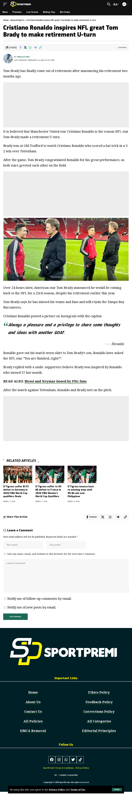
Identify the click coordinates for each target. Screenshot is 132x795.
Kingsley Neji (23, 56)
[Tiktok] (80, 759)
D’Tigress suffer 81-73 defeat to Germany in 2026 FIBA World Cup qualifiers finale (15, 491)
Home (6, 20)
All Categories (99, 721)
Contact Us (33, 711)
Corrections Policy (99, 711)
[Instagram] (58, 759)
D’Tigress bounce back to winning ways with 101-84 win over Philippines (81, 491)
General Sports (17, 20)
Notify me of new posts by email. (31, 607)
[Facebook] (51, 759)
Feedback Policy (99, 702)
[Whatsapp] (66, 759)
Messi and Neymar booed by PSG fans (55, 381)
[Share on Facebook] (20, 47)
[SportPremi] (21, 4)
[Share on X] (25, 47)
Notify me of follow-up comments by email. (39, 598)
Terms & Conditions (64, 768)
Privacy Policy (57, 789)
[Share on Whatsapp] (30, 47)
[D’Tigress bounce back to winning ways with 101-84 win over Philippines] (82, 474)
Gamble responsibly (68, 775)
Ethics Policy (99, 692)
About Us (33, 702)
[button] (117, 789)
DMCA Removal (33, 731)
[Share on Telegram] (35, 47)
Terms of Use (77, 789)
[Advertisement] (66, 104)
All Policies (33, 721)
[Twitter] (73, 759)
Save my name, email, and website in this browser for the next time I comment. (51, 553)
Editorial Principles (99, 731)
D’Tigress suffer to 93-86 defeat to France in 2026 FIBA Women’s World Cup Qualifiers (48, 491)
